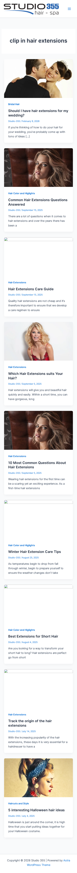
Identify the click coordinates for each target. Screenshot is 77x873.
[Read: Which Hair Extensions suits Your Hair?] (38, 341)
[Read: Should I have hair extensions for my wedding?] (38, 78)
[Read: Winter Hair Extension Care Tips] (38, 519)
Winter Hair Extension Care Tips (34, 552)
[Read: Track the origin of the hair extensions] (38, 688)
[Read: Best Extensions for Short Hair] (38, 604)
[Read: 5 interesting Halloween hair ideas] (38, 777)
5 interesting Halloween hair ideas (36, 810)
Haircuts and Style (18, 803)
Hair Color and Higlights (21, 193)
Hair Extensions (17, 282)
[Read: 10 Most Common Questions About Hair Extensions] (38, 430)
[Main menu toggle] (69, 9)
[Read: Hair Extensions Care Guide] (38, 256)
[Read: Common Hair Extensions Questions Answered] (38, 167)
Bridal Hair (14, 104)
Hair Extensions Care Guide (31, 289)
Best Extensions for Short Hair (33, 636)
